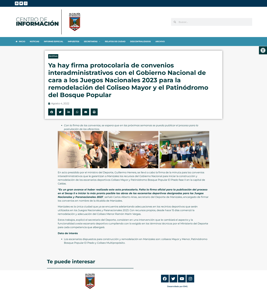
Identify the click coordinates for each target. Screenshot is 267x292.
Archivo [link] (53, 56)
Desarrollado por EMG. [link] (177, 286)
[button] (51, 111)
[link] (263, 50)
